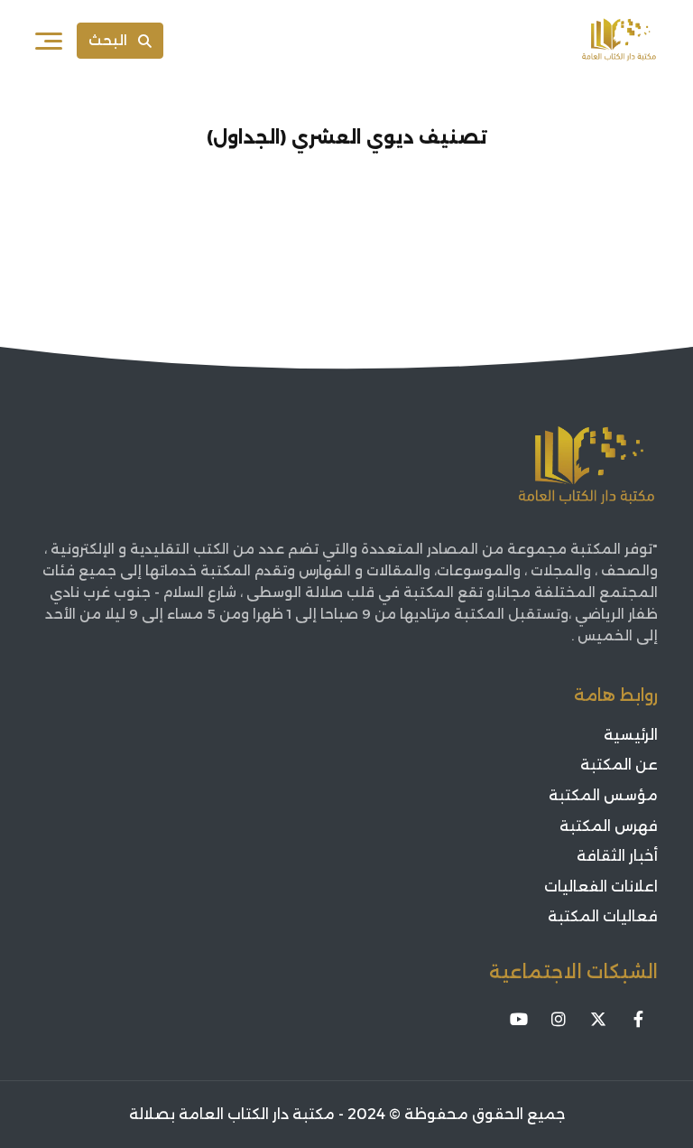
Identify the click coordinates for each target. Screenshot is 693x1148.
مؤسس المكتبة (603, 795)
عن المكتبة (619, 764)
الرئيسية (631, 734)
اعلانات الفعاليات (601, 886)
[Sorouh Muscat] (619, 41)
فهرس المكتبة (608, 826)
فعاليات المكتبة (603, 916)
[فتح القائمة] (48, 41)
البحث (107, 40)
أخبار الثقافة (617, 855)
